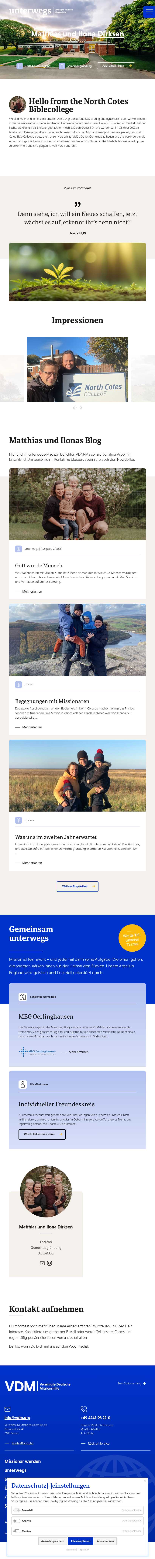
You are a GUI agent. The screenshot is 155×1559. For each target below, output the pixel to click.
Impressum (84, 1550)
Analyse (26, 1520)
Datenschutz (71, 1550)
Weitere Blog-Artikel (74, 886)
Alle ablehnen (105, 1541)
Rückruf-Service (98, 1443)
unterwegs (15, 1470)
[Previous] (75, 408)
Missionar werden (23, 1461)
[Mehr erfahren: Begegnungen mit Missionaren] (77, 639)
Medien (26, 1531)
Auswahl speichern (52, 1541)
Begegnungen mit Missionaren (52, 701)
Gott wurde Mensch (39, 565)
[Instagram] (49, 1263)
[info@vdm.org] (8, 1410)
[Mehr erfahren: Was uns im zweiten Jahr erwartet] (77, 775)
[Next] (80, 408)
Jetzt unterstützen (113, 65)
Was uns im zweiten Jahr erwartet (56, 836)
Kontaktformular (23, 1443)
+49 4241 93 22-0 (95, 1417)
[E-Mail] (42, 1263)
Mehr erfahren (32, 591)
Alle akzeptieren (80, 1541)
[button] (149, 12)
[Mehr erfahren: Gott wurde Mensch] (77, 503)
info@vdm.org (17, 1417)
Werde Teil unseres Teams (39, 1134)
